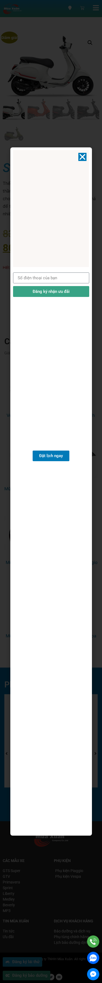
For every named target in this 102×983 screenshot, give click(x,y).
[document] (51, 491)
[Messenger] (93, 974)
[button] (82, 157)
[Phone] (93, 941)
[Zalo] (93, 958)
